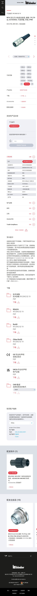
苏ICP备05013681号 (13, 582)
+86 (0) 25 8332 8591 (19, 576)
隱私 (29, 590)
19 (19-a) (27, 84)
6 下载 (22, 95)
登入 (8, 590)
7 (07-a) (23, 77)
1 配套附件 (23, 101)
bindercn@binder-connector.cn (19, 579)
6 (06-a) (29, 73)
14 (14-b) (30, 80)
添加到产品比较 (23, 90)
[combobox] (21, 423)
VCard (16, 436)
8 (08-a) (29, 77)
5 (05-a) (29, 70)
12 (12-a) (23, 80)
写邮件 (17, 434)
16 (21, 84)
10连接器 (23, 107)
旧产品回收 (22, 593)
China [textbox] (12, 423)
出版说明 (23, 590)
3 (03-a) (29, 67)
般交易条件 (14, 590)
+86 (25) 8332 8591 (20, 432)
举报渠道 (14, 593)
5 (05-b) (23, 73)
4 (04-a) (23, 70)
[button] (2, 2)
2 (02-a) (23, 67)
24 (32, 84)
